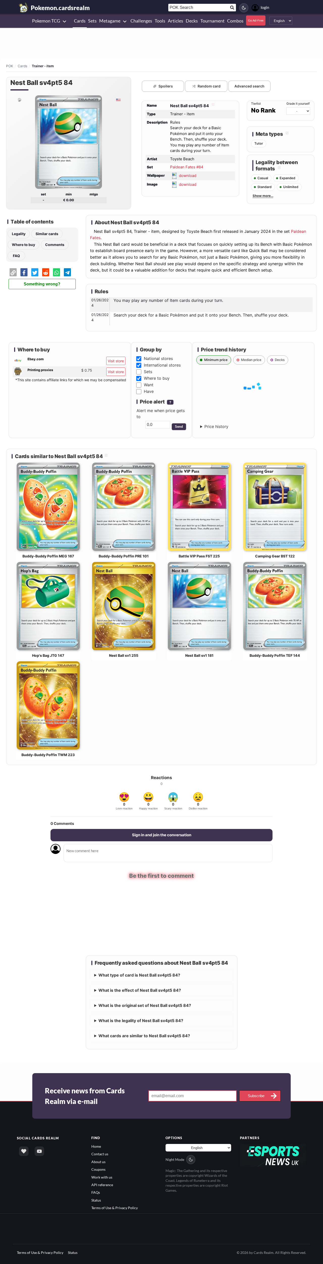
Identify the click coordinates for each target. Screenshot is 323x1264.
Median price (251, 360)
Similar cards (47, 234)
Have (149, 391)
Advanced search (249, 86)
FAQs (95, 1192)
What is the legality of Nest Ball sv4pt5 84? (140, 1020)
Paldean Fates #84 (186, 167)
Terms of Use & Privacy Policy (114, 1207)
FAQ (16, 256)
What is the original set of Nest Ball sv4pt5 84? (144, 1004)
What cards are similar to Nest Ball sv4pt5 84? (144, 1035)
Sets (148, 371)
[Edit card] (212, 105)
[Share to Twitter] (34, 272)
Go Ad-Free (255, 20)
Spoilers (165, 86)
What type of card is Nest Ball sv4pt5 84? (139, 974)
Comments (54, 244)
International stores (162, 365)
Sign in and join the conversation (161, 834)
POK (9, 66)
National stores (158, 358)
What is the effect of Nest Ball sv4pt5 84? (139, 989)
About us (98, 1161)
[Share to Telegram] (67, 272)
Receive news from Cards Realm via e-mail (85, 1095)
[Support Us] (24, 1151)
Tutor (258, 143)
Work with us (101, 1177)
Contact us (99, 1154)
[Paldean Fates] (19, 100)
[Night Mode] (243, 7)
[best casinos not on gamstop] (273, 1154)
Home (96, 1146)
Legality (18, 234)
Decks (280, 360)
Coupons (98, 1169)
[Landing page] (24, 8)
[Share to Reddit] (45, 272)
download (187, 175)
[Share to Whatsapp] (56, 272)
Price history (216, 426)
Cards (22, 66)
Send (179, 426)
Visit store (116, 361)
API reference (102, 1184)
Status (96, 1200)
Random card (209, 86)
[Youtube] (39, 1151)
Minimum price (216, 360)
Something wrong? (42, 284)
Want (148, 384)
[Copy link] (13, 272)
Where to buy (23, 244)
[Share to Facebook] (24, 272)
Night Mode (175, 1159)
